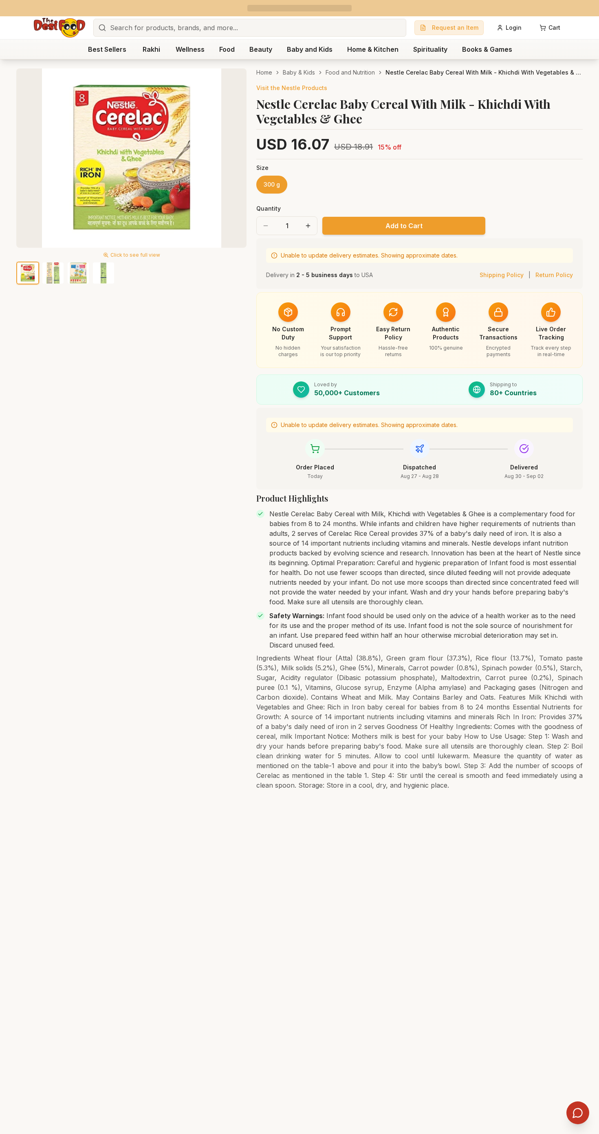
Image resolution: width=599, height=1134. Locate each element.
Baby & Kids (299, 72)
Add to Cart (404, 226)
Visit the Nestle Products (291, 87)
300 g (272, 184)
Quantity (268, 208)
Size (262, 167)
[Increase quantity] (308, 226)
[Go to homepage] (59, 27)
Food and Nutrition (350, 72)
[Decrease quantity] (266, 226)
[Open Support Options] (577, 1112)
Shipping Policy (502, 274)
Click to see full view (135, 255)
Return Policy (554, 274)
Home (264, 72)
